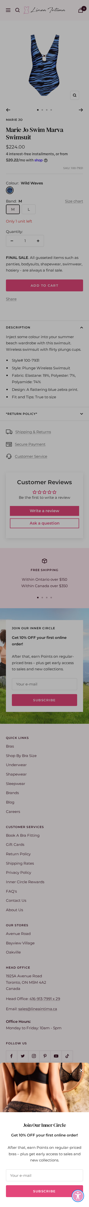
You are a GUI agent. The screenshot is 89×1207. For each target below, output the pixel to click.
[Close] (81, 1070)
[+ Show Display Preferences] (78, 1196)
